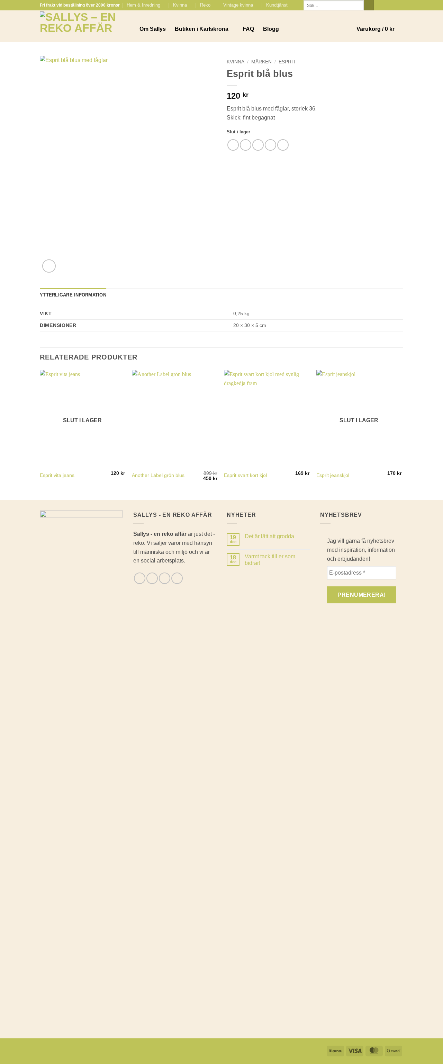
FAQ (248, 29)
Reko (205, 5)
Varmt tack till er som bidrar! (270, 559)
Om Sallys (152, 29)
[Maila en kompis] (258, 145)
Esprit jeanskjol (332, 475)
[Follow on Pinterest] (400, 5)
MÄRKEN (261, 61)
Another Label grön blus (158, 475)
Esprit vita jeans (57, 475)
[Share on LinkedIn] (283, 145)
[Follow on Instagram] (387, 5)
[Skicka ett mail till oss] (393, 5)
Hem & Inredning (143, 5)
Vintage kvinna (238, 5)
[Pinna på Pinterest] (270, 145)
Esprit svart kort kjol (245, 475)
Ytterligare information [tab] (73, 295)
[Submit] (369, 5)
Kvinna (180, 5)
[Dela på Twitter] (245, 145)
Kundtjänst (277, 5)
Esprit (287, 61)
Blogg (271, 29)
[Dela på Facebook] (233, 145)
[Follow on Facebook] (380, 5)
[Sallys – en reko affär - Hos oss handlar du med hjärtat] (84, 26)
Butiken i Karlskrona (201, 29)
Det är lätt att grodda (269, 536)
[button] (379, 29)
